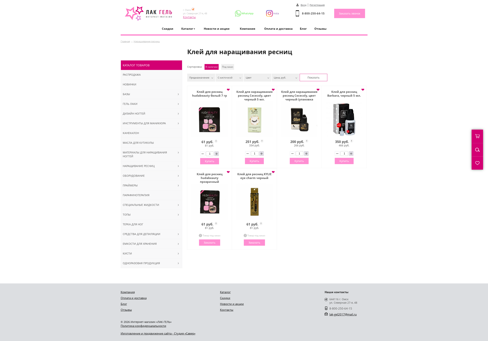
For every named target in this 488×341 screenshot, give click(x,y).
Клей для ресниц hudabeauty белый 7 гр (209, 93)
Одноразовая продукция (141, 263)
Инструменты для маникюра (144, 123)
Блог (303, 28)
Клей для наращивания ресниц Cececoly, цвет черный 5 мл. (254, 95)
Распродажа (132, 74)
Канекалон (131, 133)
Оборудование (134, 175)
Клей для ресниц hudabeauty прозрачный (209, 178)
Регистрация (317, 5)
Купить (209, 161)
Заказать (209, 242)
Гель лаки (130, 104)
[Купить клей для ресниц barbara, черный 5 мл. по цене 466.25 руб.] (344, 119)
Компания (247, 28)
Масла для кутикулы (138, 142)
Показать (313, 77)
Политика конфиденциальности (143, 326)
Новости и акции (217, 28)
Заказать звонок (349, 13)
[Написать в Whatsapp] (244, 13)
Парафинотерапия (136, 195)
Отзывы (320, 28)
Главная (125, 41)
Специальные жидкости (141, 205)
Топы (127, 214)
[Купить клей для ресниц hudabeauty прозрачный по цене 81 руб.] (209, 202)
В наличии (211, 66)
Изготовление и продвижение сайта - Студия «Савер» (158, 333)
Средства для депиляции (141, 234)
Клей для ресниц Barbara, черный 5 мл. (344, 93)
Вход (303, 5)
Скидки (167, 28)
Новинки (129, 84)
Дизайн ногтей (134, 113)
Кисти (127, 253)
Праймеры (130, 185)
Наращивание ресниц (147, 41)
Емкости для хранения (140, 244)
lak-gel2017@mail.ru (343, 314)
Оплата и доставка (278, 28)
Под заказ (227, 66)
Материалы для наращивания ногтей (145, 154)
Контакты (189, 17)
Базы (126, 94)
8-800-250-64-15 (313, 13)
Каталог (225, 292)
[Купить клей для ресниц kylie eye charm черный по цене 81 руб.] (254, 202)
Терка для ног (133, 224)
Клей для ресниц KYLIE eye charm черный (254, 176)
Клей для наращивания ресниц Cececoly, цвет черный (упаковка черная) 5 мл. (299, 95)
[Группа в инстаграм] (270, 13)
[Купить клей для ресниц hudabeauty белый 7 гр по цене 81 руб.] (209, 119)
